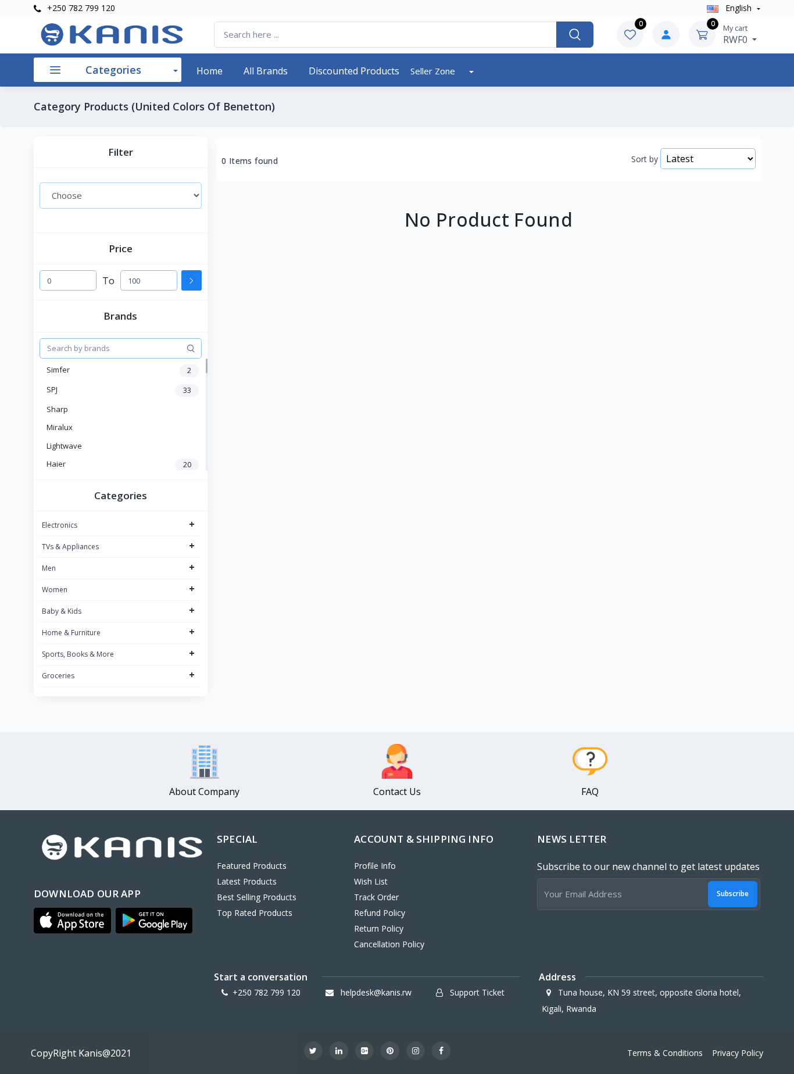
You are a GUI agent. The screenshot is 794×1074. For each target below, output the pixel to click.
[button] (72, 920)
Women (54, 590)
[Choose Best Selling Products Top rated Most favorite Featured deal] (121, 195)
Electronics (59, 525)
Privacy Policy (737, 1052)
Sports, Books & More (78, 654)
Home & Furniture (71, 633)
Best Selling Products (256, 897)
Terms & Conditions (665, 1052)
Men (49, 568)
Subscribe (733, 893)
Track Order (376, 897)
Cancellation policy (389, 944)
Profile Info (375, 865)
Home (209, 71)
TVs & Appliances (70, 547)
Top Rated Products (254, 912)
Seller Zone (433, 71)
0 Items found (249, 161)
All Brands (266, 71)
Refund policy (379, 912)
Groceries (58, 676)
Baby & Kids (61, 611)
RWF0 (736, 34)
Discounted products (354, 71)
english (738, 7)
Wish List (371, 881)
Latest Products (247, 881)
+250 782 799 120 (80, 7)
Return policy (378, 928)
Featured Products (252, 865)
